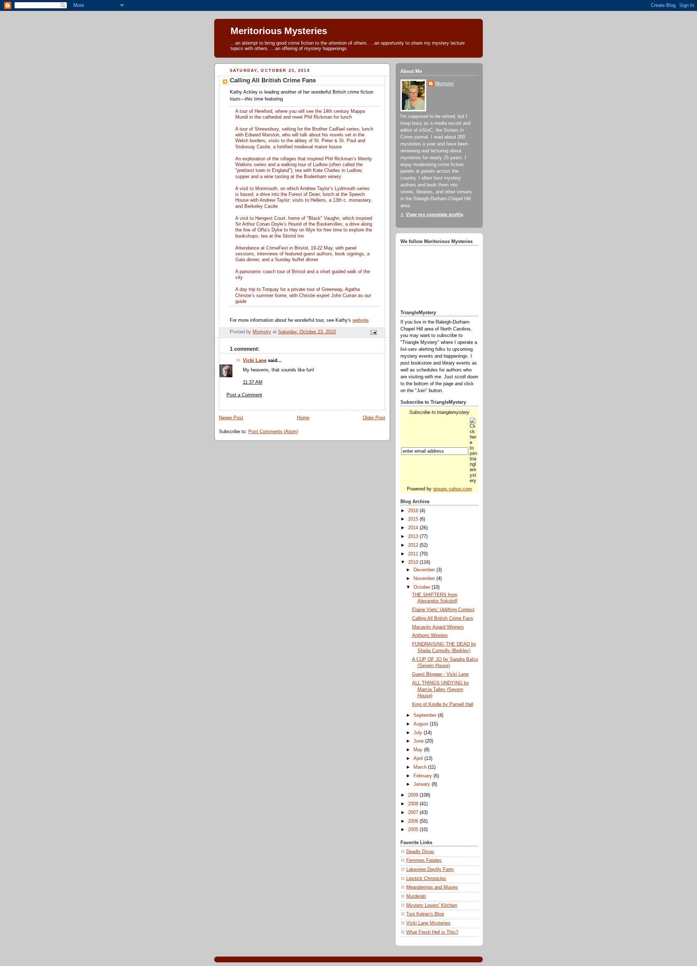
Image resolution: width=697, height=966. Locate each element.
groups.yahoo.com (452, 489)
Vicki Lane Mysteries (428, 923)
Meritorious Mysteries (279, 30)
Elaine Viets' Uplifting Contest (443, 609)
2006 (414, 821)
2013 (414, 536)
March (420, 767)
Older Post (374, 417)
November (424, 578)
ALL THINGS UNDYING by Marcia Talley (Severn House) (440, 689)
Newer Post (231, 417)
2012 (414, 545)
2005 (414, 829)
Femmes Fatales (424, 860)
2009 (414, 795)
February (423, 775)
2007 (414, 812)
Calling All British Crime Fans (442, 618)
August (421, 724)
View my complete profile (434, 214)
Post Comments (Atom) (273, 431)
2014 (414, 527)
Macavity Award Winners (438, 627)
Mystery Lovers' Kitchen (431, 905)
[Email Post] (373, 332)
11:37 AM (252, 382)
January (422, 784)
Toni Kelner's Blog (425, 914)
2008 (414, 803)
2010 (414, 562)
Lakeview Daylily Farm (430, 869)
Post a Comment (244, 395)
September (425, 715)
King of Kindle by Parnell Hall (442, 704)
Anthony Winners (430, 635)
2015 (414, 519)
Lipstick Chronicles (426, 878)
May (418, 749)
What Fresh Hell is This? (432, 932)
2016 (414, 510)
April (418, 758)
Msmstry (444, 83)
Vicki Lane (254, 360)
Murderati (416, 896)
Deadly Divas (420, 851)
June (419, 741)
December (424, 569)
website (360, 320)
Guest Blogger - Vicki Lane (440, 674)
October (422, 587)
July (418, 732)
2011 (414, 553)
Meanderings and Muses (432, 887)
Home (303, 417)
